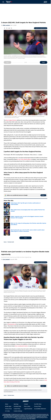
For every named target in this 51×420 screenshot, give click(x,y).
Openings (16, 404)
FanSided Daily (17, 406)
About (6, 404)
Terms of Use (8, 408)
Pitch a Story (27, 406)
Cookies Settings (18, 411)
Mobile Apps (8, 406)
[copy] (11, 28)
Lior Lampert (6, 259)
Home (5, 242)
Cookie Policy (17, 408)
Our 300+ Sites (37, 404)
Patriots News (11, 395)
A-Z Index (7, 411)
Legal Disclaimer (28, 408)
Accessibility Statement (40, 408)
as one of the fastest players (24, 159)
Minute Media (8, 414)
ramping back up (12, 324)
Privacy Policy (37, 406)
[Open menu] (3, 2)
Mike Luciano (6, 25)
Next (43, 62)
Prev (7, 62)
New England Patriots (11, 120)
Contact (26, 404)
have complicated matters (21, 346)
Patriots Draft (11, 242)
